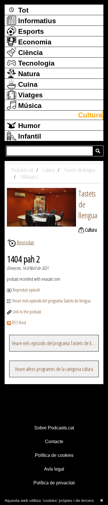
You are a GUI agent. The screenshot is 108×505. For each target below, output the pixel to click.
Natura (28, 74)
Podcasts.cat (23, 169)
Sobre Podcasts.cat (54, 427)
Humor (28, 125)
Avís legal (54, 469)
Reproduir (25, 242)
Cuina (26, 84)
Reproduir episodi (26, 290)
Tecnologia (35, 63)
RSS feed (19, 322)
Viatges (29, 95)
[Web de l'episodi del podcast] (10, 311)
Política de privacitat (54, 482)
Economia (33, 42)
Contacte (54, 441)
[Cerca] (98, 151)
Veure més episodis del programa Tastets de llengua (51, 301)
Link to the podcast (27, 311)
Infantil (28, 136)
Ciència (29, 52)
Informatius (36, 21)
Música (28, 105)
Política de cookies (54, 455)
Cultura (90, 115)
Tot (22, 10)
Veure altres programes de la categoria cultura (54, 369)
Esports (30, 31)
